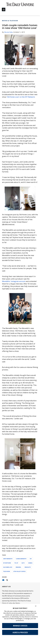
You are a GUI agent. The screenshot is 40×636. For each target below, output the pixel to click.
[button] (35, 606)
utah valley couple (19, 571)
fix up (16, 563)
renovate (28, 567)
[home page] (20, 5)
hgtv (23, 563)
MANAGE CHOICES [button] (20, 625)
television (6, 571)
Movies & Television (10, 21)
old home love (7, 567)
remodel (18, 567)
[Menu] (3, 9)
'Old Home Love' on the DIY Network (21, 97)
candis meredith (21, 558)
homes (30, 563)
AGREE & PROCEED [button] (20, 632)
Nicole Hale (8, 32)
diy (31, 558)
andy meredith (7, 558)
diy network (7, 563)
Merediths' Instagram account (13, 281)
